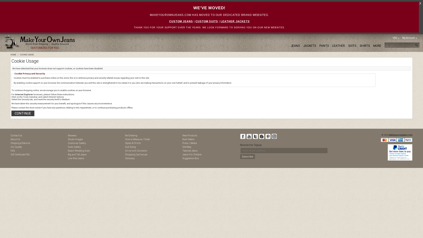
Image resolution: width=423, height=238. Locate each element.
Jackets (309, 45)
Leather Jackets (235, 21)
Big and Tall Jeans (77, 154)
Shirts (365, 45)
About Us (15, 139)
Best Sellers (188, 139)
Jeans (295, 45)
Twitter (255, 136)
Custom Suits (206, 21)
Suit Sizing (130, 147)
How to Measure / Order (137, 139)
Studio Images (75, 139)
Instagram (274, 136)
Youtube (249, 136)
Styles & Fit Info (133, 143)
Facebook (242, 136)
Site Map (186, 147)
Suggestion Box (190, 158)
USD (395, 38)
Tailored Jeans (190, 150)
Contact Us (16, 135)
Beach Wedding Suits (79, 150)
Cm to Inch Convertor (136, 150)
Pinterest (267, 136)
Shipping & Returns (20, 143)
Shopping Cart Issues (136, 154)
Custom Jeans (181, 21)
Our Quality (16, 147)
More (377, 45)
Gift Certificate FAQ (20, 154)
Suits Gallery (74, 147)
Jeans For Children (192, 154)
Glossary (130, 158)
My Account (408, 38)
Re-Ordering (131, 135)
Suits (352, 45)
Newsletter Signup (251, 145)
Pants (324, 45)
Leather (338, 45)
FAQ (13, 150)
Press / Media (189, 143)
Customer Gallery (77, 143)
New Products (189, 135)
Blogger (261, 136)
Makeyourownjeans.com (400, 135)
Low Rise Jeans (76, 158)
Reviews (72, 135)
